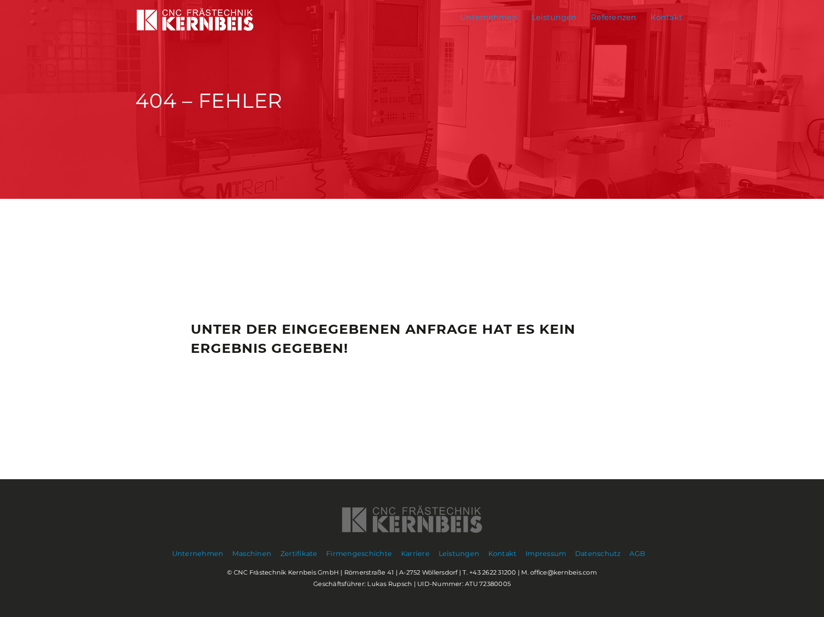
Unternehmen (488, 17)
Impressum (545, 553)
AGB (637, 553)
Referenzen (614, 17)
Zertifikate (299, 553)
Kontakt (666, 17)
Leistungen (554, 17)
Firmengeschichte (359, 553)
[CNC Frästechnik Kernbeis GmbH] (195, 29)
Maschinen (251, 553)
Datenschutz (598, 553)
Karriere (415, 553)
